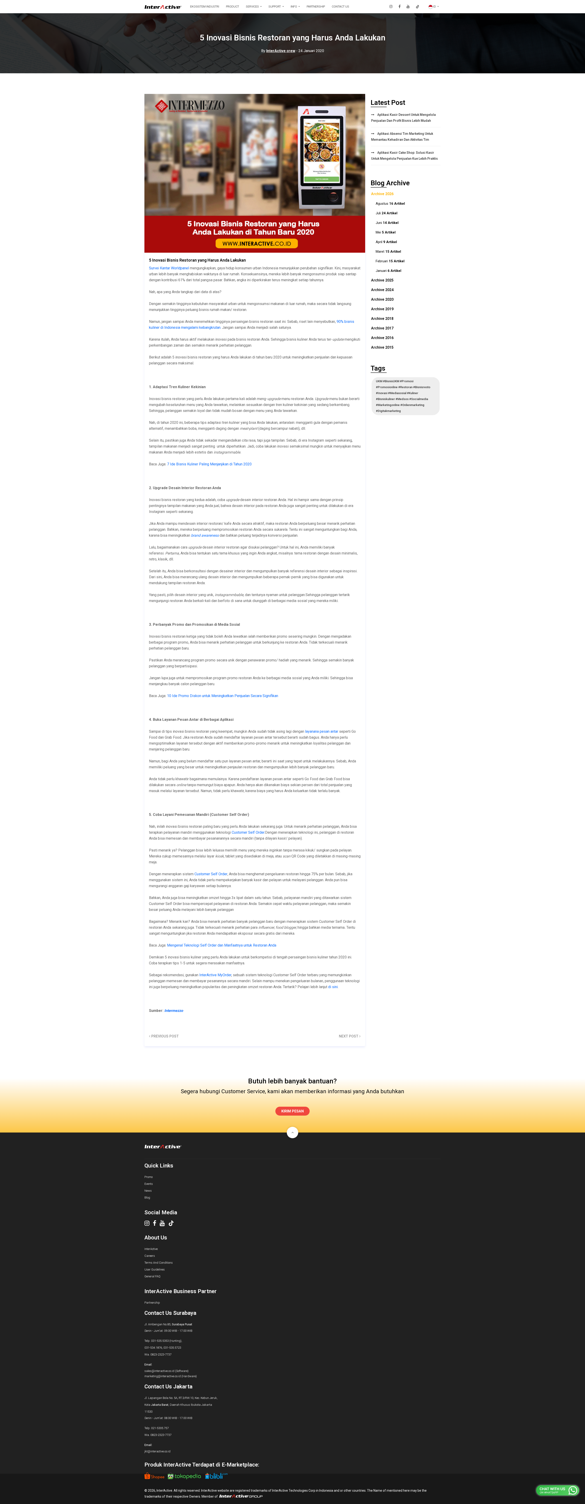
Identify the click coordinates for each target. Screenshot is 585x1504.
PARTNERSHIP (316, 6)
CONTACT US (340, 6)
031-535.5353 (160, 1340)
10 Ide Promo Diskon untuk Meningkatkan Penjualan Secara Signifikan (222, 696)
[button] (434, 6)
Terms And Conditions (158, 1262)
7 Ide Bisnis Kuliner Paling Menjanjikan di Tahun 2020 (209, 464)
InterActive (151, 1249)
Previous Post (164, 1036)
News (148, 1190)
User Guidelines (154, 1269)
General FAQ (152, 1276)
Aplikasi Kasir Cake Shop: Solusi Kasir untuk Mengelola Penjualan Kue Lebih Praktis (404, 155)
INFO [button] (294, 6)
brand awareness (205, 535)
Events (148, 1184)
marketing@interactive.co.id (162, 1376)
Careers (149, 1255)
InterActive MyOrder (215, 975)
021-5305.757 (160, 1428)
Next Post (349, 1036)
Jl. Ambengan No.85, (168, 1324)
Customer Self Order (248, 832)
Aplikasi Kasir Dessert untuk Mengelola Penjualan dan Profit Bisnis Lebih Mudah (403, 117)
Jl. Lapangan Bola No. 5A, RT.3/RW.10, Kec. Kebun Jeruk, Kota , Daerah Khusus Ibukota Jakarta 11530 (181, 1404)
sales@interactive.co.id (159, 1371)
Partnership (152, 1302)
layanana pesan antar (321, 731)
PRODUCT (232, 6)
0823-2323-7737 (160, 1354)
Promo (148, 1177)
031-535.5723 (172, 1347)
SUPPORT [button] (275, 6)
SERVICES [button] (253, 6)
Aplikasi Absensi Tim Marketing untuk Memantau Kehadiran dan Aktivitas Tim (402, 136)
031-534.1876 (153, 1347)
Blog (147, 1197)
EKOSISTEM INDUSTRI (204, 6)
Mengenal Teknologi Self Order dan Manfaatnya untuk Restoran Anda (221, 945)
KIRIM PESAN (292, 1111)
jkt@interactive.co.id (157, 1451)
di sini (333, 987)
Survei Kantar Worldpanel (169, 268)
